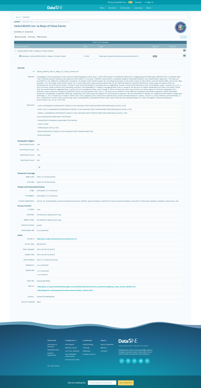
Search (18, 17)
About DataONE (107, 344)
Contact (104, 351)
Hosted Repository (51, 354)
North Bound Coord (27, 150)
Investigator (29, 196)
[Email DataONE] (134, 361)
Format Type (29, 244)
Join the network (72, 351)
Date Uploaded (28, 249)
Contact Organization (26, 201)
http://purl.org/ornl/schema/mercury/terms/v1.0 (57, 239)
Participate (69, 344)
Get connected (126, 383)
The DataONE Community (70, 355)
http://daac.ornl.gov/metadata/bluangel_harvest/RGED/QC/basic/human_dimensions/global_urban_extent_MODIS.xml (86, 287)
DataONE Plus (53, 350)
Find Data (54, 366)
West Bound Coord (27, 155)
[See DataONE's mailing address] (147, 361)
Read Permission (28, 225)
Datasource (30, 265)
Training (86, 348)
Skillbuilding (88, 344)
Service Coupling (27, 302)
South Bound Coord (26, 144)
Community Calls (72, 360)
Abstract (31, 77)
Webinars (86, 351)
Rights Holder (29, 220)
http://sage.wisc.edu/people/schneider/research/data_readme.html (65, 290)
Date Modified (29, 260)
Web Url (31, 286)
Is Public (31, 209)
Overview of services (52, 345)
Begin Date (30, 177)
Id (33, 71)
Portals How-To (89, 354)
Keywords (30, 105)
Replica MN (30, 270)
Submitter (30, 215)
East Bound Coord (27, 160)
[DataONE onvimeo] (128, 361)
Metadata (26, 17)
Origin (32, 190)
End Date (30, 182)
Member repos (71, 348)
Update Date (29, 255)
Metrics (104, 348)
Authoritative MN (27, 230)
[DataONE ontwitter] (121, 361)
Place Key (30, 281)
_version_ (30, 297)
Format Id (30, 239)
